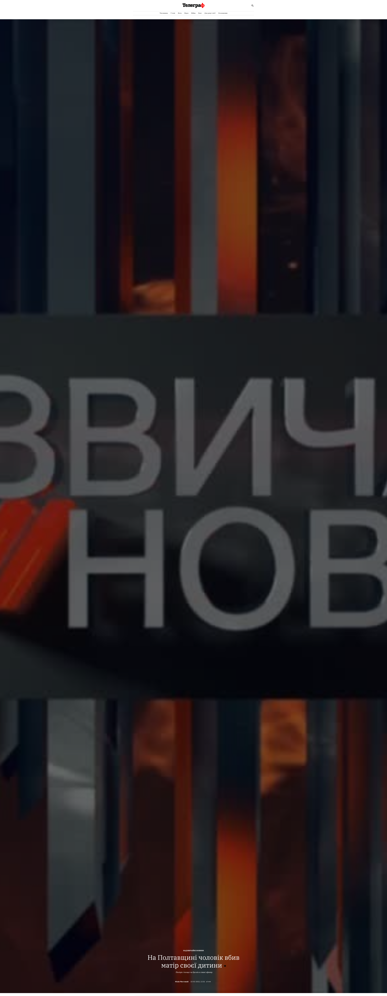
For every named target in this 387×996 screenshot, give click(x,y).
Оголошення (222, 13)
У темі (173, 13)
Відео (186, 13)
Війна (193, 13)
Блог (200, 13)
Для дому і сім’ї (209, 13)
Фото (180, 13)
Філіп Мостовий (181, 982)
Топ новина (164, 13)
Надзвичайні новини (193, 950)
